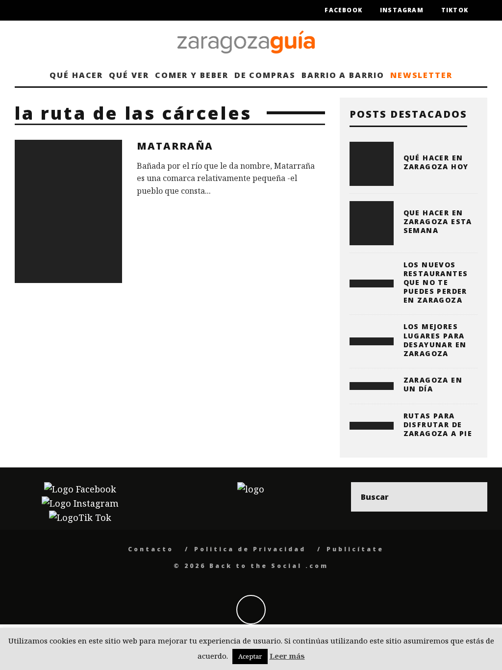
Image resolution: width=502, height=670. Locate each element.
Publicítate (355, 549)
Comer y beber (191, 75)
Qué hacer (76, 75)
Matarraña (175, 146)
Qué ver (129, 75)
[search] (472, 497)
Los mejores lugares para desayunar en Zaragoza (435, 340)
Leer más (287, 656)
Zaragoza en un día (432, 384)
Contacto (151, 549)
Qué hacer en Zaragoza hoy (436, 162)
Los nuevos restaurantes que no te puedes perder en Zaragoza (435, 282)
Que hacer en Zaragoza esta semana (437, 221)
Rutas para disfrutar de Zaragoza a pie (438, 424)
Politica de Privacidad (250, 549)
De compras (265, 75)
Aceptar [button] (250, 656)
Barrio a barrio (342, 75)
